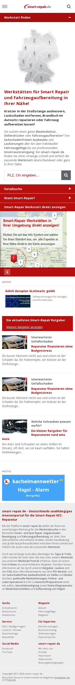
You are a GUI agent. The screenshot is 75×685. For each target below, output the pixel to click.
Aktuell (42, 607)
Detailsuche (8, 614)
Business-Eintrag (47, 629)
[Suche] (68, 7)
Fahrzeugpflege (47, 611)
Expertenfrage (10, 633)
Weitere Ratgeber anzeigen (24, 327)
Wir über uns (45, 648)
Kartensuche (9, 611)
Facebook (7, 648)
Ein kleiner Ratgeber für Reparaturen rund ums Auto (34, 435)
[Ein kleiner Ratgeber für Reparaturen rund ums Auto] (14, 426)
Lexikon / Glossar (11, 629)
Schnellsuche (9, 607)
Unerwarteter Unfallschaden (42, 339)
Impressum (44, 655)
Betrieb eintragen (48, 626)
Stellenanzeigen (47, 633)
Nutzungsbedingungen (51, 662)
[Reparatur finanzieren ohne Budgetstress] (14, 342)
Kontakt (42, 652)
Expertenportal (46, 637)
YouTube (7, 652)
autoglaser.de (62, 677)
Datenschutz (45, 659)
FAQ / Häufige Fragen (13, 626)
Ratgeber (43, 614)
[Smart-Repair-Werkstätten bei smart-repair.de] (37, 6)
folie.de (11, 679)
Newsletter (8, 637)
